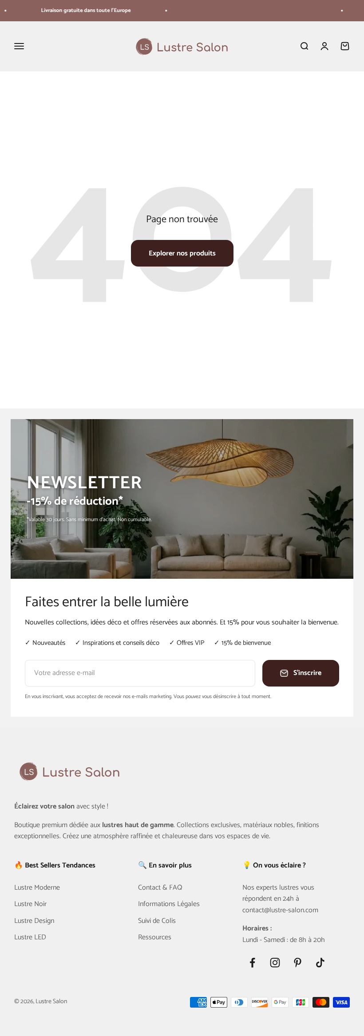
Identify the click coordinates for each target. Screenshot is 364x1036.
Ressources (154, 937)
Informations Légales (169, 904)
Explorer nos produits (182, 253)
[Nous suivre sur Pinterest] (298, 963)
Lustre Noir (30, 904)
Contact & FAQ (160, 888)
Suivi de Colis (157, 921)
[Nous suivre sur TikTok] (320, 963)
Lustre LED (30, 937)
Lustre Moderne (37, 888)
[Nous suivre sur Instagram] (275, 963)
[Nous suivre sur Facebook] (252, 963)
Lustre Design (34, 921)
